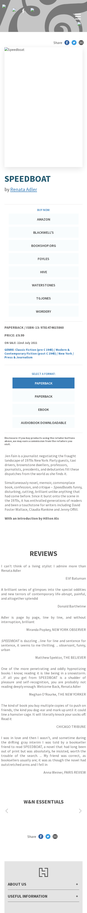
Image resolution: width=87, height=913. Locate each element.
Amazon (43, 219)
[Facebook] (23, 11)
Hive (43, 272)
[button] (6, 811)
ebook (43, 409)
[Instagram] (32, 10)
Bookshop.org (43, 245)
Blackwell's (43, 232)
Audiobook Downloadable (43, 422)
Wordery (43, 311)
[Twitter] (14, 10)
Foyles (43, 258)
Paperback (43, 396)
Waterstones (43, 285)
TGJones (43, 298)
